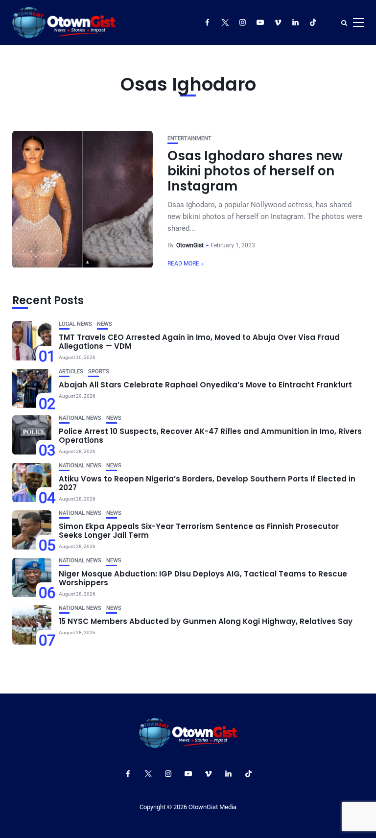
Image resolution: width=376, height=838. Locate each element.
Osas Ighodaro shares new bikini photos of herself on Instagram (255, 171)
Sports (98, 371)
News (104, 324)
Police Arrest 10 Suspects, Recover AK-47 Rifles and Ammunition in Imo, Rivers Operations (210, 435)
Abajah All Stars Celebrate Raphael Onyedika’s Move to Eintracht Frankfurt (205, 385)
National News (80, 418)
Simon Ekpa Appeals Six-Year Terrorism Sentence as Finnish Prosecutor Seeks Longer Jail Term (199, 530)
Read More (183, 263)
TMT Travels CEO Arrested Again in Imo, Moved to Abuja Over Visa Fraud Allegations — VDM (199, 341)
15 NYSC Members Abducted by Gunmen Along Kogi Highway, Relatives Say (205, 621)
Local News (75, 324)
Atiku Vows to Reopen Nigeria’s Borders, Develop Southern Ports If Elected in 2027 (207, 483)
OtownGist (190, 245)
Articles (71, 371)
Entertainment (189, 138)
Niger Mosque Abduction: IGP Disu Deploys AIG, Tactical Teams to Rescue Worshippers (203, 578)
